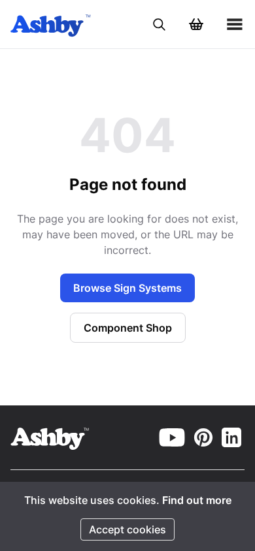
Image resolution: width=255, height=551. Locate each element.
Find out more (196, 500)
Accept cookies (127, 529)
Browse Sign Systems (127, 287)
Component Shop (128, 327)
